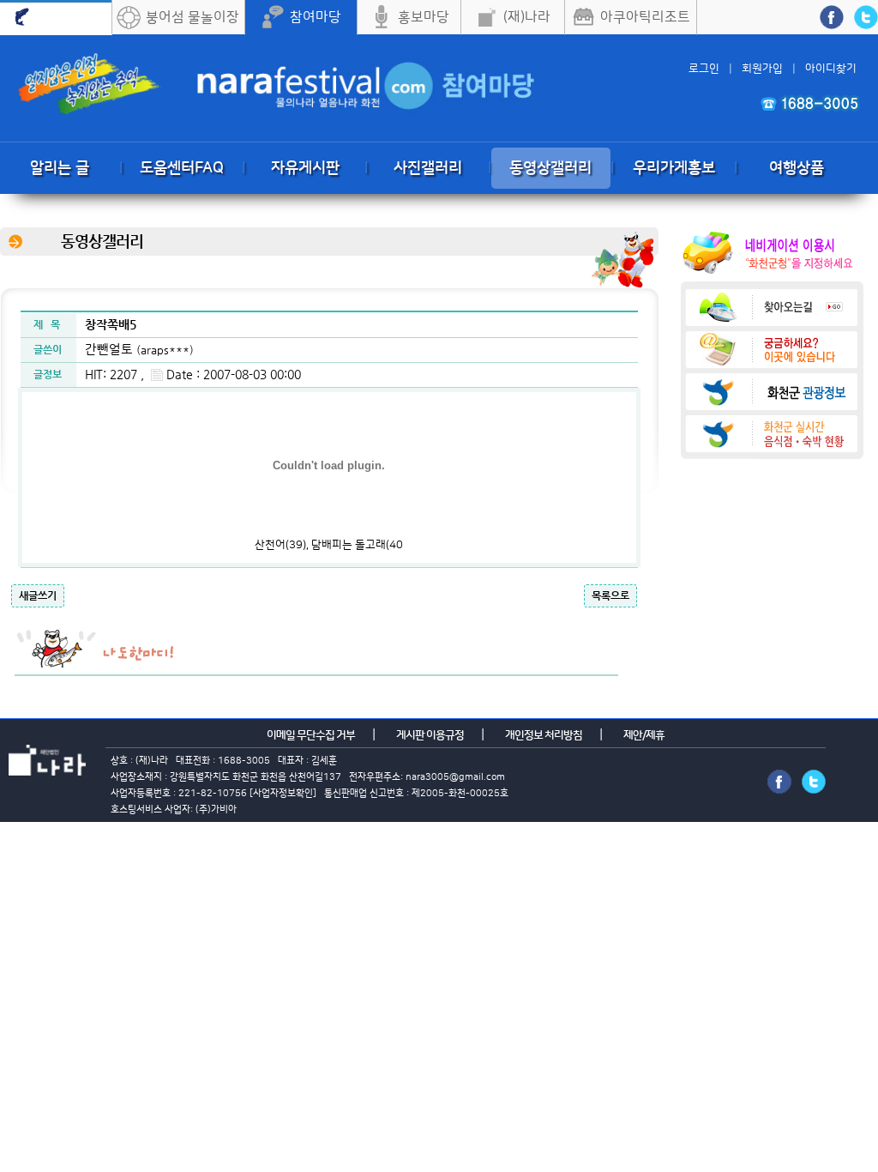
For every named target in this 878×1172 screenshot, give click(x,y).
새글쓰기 (38, 595)
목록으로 (610, 595)
